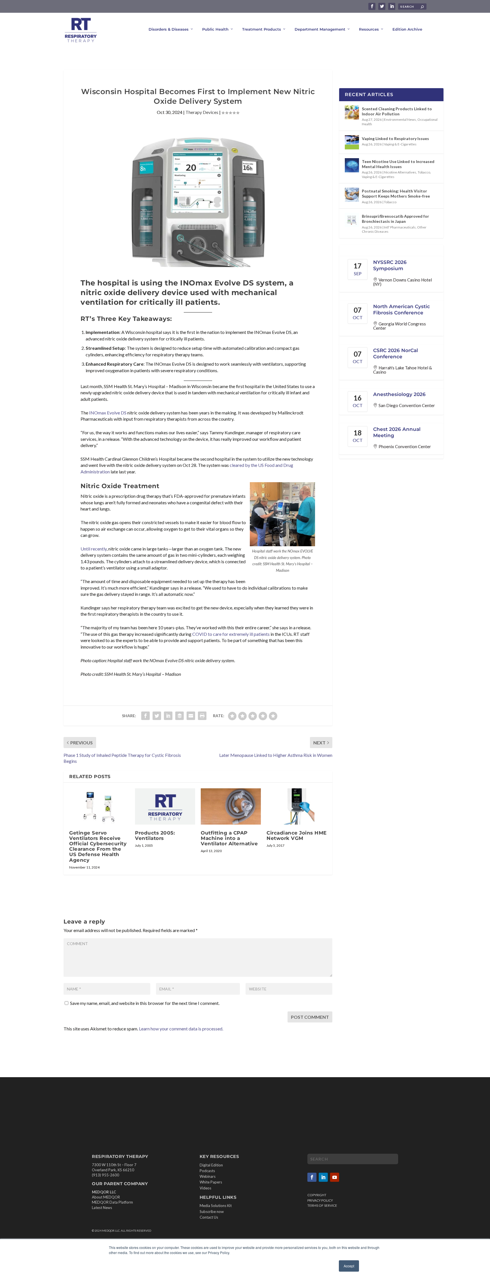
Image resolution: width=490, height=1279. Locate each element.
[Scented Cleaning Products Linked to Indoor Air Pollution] (352, 112)
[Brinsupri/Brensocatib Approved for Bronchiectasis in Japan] (352, 220)
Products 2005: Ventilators (155, 835)
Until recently (94, 548)
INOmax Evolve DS (107, 412)
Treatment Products (261, 29)
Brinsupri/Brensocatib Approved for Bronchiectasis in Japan (395, 219)
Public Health (215, 29)
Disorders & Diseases (169, 29)
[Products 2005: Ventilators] (165, 806)
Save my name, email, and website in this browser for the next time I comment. (144, 1003)
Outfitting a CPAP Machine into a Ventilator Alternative (229, 838)
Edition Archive (407, 29)
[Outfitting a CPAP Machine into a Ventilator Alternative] (231, 806)
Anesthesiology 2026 (399, 394)
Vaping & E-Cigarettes (400, 144)
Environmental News (400, 119)
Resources (369, 29)
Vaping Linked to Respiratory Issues (395, 138)
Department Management (320, 29)
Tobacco (424, 172)
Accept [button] (349, 1265)
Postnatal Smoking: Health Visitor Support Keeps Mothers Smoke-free (396, 193)
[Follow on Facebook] (311, 1177)
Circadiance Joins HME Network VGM (297, 835)
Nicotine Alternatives (400, 172)
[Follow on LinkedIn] (323, 1177)
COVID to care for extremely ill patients (231, 634)
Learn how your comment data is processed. (181, 1028)
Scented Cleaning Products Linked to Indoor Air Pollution (397, 111)
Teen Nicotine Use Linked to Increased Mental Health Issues (398, 164)
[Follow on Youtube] (334, 1177)
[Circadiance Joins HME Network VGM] (297, 806)
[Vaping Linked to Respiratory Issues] (352, 142)
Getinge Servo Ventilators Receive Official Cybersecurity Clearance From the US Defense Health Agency (97, 846)
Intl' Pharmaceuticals (400, 227)
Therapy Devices (201, 112)
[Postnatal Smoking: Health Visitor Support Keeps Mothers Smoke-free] (352, 195)
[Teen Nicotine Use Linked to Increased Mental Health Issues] (352, 165)
